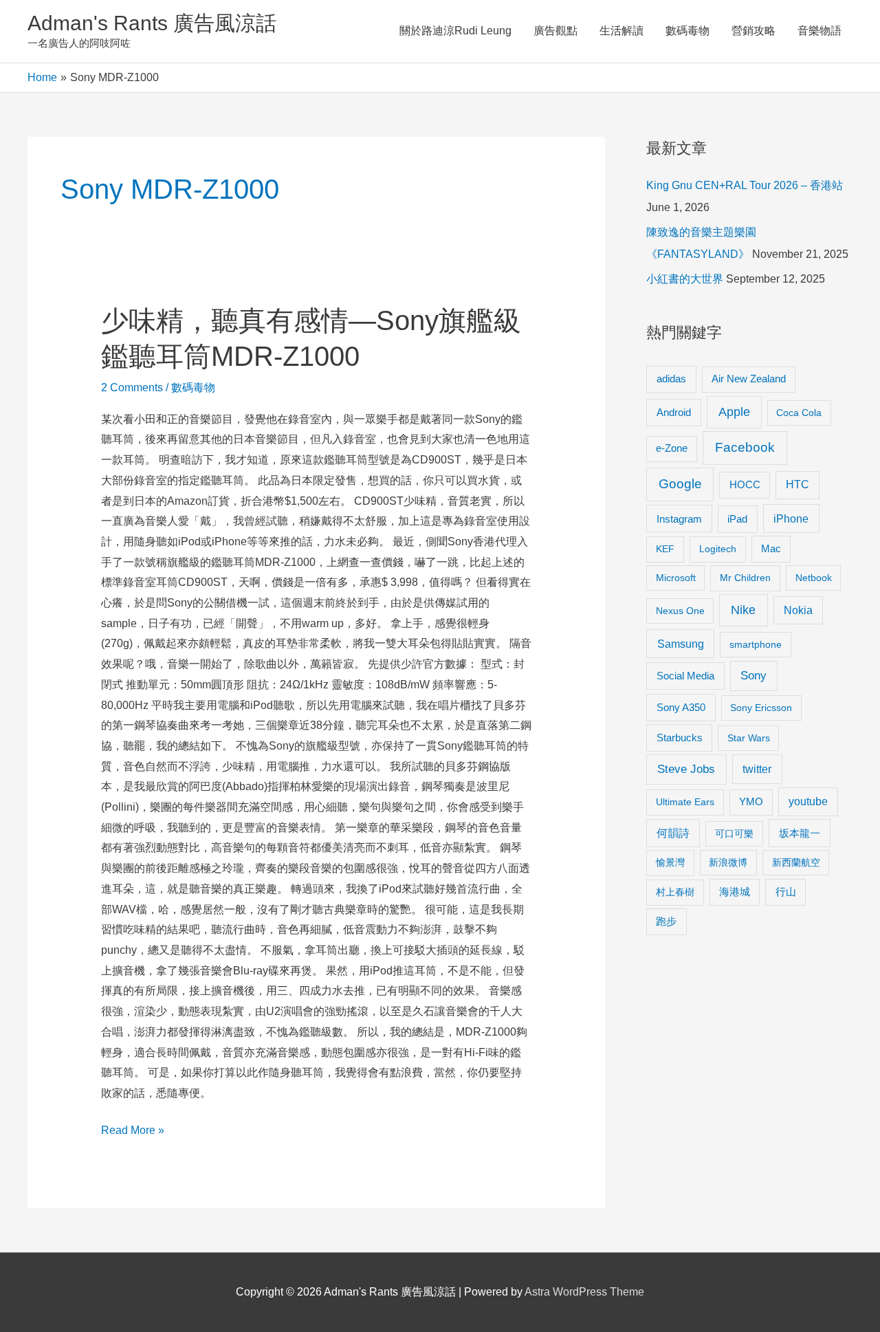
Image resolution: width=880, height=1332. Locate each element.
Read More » (132, 1132)
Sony (753, 675)
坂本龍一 (799, 833)
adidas (671, 378)
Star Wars (748, 737)
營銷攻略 (754, 30)
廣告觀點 (556, 30)
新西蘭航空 (796, 862)
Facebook (745, 447)
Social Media (685, 675)
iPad (737, 519)
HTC (797, 484)
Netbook (813, 577)
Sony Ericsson (761, 707)
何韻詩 (673, 833)
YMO (751, 801)
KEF (665, 548)
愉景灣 (670, 862)
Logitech (717, 548)
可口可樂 (734, 833)
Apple (734, 412)
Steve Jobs (686, 769)
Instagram (679, 519)
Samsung (680, 643)
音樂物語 (820, 30)
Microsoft (676, 577)
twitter (756, 769)
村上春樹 (675, 891)
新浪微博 (728, 862)
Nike (743, 610)
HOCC (744, 484)
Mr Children (745, 577)
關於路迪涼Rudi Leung (455, 30)
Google (680, 484)
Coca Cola (799, 412)
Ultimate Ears (685, 801)
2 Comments (132, 387)
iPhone (790, 518)
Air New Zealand (749, 378)
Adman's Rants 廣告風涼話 (152, 23)
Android (674, 412)
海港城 (734, 891)
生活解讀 (622, 30)
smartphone (755, 644)
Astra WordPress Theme (584, 1292)
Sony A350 (681, 707)
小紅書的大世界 (684, 279)
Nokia (798, 610)
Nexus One (680, 610)
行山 (786, 891)
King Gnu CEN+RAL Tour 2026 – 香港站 (744, 185)
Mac (771, 548)
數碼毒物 (688, 30)
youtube (808, 801)
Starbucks (680, 737)
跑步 (666, 921)
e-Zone (672, 448)
